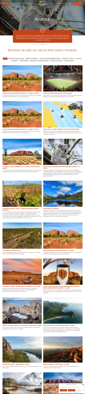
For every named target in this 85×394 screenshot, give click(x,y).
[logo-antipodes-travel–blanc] (42, 1)
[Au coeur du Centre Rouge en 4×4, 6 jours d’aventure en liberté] (22, 156)
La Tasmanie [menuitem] (14, 60)
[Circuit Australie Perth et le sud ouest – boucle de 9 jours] (22, 314)
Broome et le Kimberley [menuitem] (32, 58)
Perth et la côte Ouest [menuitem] (57, 60)
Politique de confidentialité (75, 392)
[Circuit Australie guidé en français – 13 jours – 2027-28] (22, 81)
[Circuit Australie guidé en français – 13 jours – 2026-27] (22, 117)
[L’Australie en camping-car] (22, 239)
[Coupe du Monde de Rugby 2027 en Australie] (63, 81)
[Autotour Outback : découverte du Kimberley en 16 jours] (22, 276)
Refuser (71, 390)
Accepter (63, 390)
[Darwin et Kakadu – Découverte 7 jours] (22, 352)
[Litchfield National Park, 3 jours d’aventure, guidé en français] (22, 200)
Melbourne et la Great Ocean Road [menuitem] (39, 60)
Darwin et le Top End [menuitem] (67, 58)
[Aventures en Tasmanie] (63, 199)
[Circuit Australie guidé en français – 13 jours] (63, 239)
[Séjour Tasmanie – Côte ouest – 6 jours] (63, 352)
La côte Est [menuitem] (78, 58)
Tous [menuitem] (5, 58)
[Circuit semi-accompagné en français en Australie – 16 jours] (63, 158)
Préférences (80, 390)
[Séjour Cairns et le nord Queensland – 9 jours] (63, 315)
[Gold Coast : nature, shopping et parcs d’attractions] (63, 118)
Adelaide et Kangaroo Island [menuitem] (16, 58)
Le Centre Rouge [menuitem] (24, 60)
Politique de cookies (67, 392)
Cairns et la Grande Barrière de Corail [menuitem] (50, 58)
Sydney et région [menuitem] (69, 60)
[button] (83, 384)
